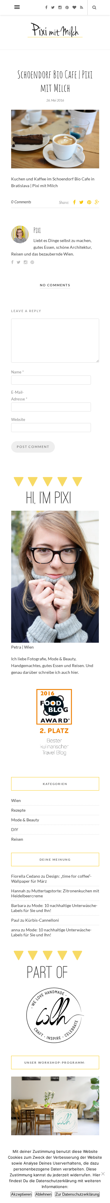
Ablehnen (43, 1194)
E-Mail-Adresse (19, 395)
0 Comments (21, 201)
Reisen (17, 839)
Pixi (37, 230)
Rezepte (18, 810)
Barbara (18, 905)
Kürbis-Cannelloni (42, 920)
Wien (16, 800)
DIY (14, 829)
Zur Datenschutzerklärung (77, 1194)
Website (18, 419)
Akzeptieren (21, 1194)
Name (17, 372)
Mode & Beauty (25, 819)
